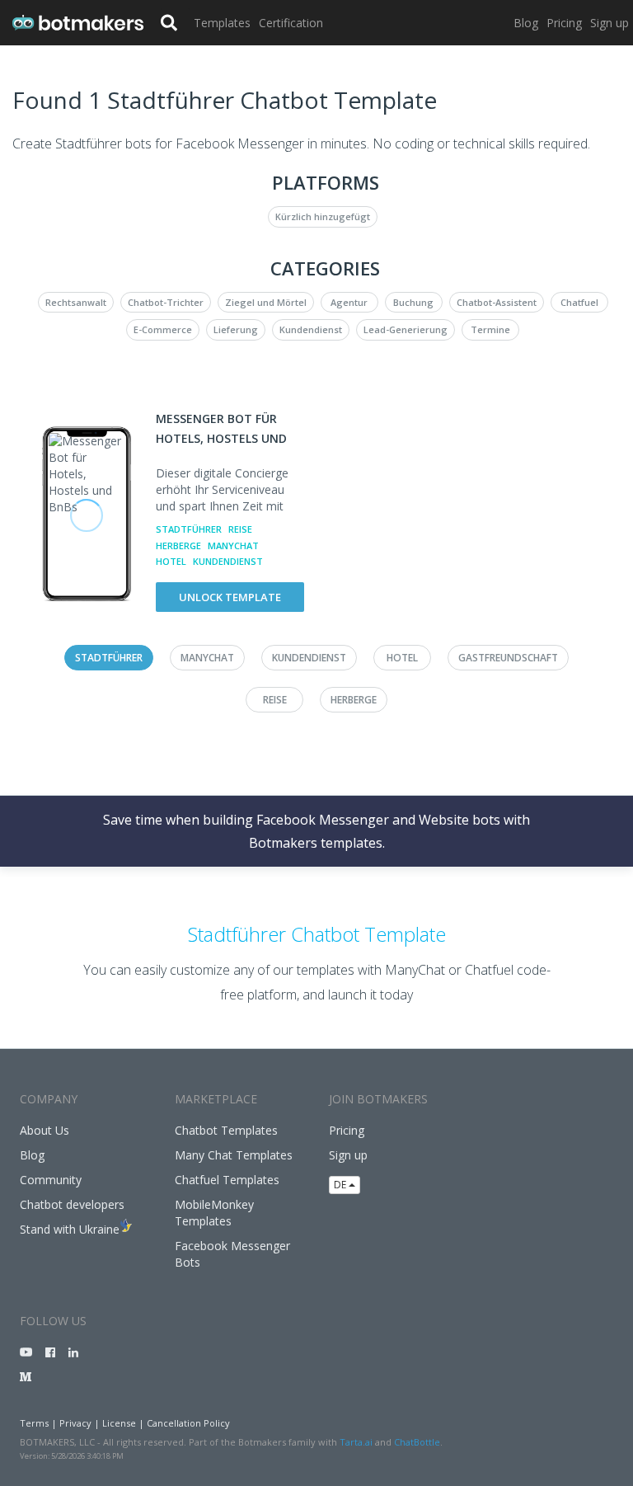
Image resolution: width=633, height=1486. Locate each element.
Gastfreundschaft (508, 658)
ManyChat (233, 545)
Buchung (413, 302)
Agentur (349, 302)
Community (51, 1179)
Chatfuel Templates (227, 1179)
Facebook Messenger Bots (232, 1254)
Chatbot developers (72, 1204)
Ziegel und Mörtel (266, 302)
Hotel (171, 561)
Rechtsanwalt (75, 302)
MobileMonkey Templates (214, 1213)
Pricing (564, 23)
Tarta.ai (356, 1442)
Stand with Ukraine (70, 1229)
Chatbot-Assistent (497, 302)
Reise (240, 529)
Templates (222, 23)
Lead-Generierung (405, 329)
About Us (44, 1130)
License (119, 1423)
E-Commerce (163, 329)
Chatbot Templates (226, 1130)
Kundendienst (310, 329)
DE (341, 1185)
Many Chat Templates (234, 1155)
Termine (490, 329)
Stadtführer (189, 529)
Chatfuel (579, 302)
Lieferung (235, 329)
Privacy (75, 1423)
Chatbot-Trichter (166, 302)
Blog (525, 23)
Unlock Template (230, 597)
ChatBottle (417, 1442)
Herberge (178, 545)
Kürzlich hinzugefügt (322, 216)
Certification (291, 23)
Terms (34, 1423)
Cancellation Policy (188, 1423)
